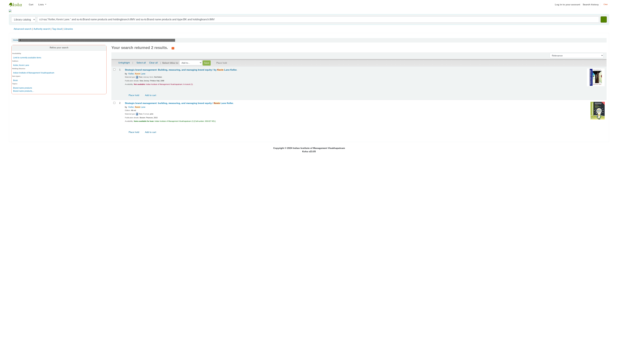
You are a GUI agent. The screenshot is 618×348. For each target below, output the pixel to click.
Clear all (153, 62)
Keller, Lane (136, 74)
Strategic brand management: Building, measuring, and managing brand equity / (181, 70)
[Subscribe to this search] (173, 48)
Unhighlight (124, 62)
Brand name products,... (23, 91)
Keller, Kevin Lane (21, 65)
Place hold (133, 95)
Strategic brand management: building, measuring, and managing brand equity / (179, 103)
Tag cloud (57, 29)
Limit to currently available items (27, 58)
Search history (591, 4)
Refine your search (59, 48)
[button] (30, 5)
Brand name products (22, 88)
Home (15, 40)
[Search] (604, 19)
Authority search (41, 29)
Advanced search (22, 29)
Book (15, 80)
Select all (141, 62)
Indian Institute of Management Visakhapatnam (17, 4)
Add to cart (150, 95)
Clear (605, 4)
